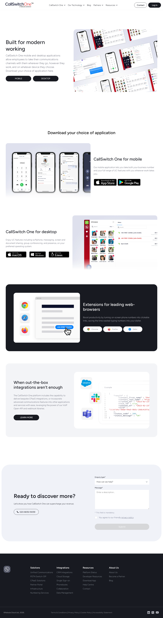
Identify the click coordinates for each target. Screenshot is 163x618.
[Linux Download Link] (59, 255)
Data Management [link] (65, 593)
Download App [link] (89, 580)
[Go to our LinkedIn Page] (149, 612)
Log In (154, 5)
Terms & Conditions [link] (59, 612)
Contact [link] (86, 589)
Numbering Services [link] (39, 593)
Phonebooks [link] (62, 584)
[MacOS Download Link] (16, 255)
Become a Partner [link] (117, 576)
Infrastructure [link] (36, 589)
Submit (122, 526)
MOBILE (18, 78)
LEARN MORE (26, 417)
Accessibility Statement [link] (102, 612)
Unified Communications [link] (41, 572)
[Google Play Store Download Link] (129, 182)
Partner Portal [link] (36, 584)
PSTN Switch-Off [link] (38, 576)
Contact (140, 5)
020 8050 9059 (27, 512)
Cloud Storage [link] (63, 576)
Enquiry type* (100, 477)
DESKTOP (45, 78)
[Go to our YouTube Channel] (157, 612)
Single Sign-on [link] (63, 580)
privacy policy (127, 517)
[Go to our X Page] (153, 612)
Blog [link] (111, 580)
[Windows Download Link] (37, 255)
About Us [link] (113, 572)
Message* (99, 488)
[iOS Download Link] (105, 182)
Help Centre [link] (88, 584)
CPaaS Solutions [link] (37, 580)
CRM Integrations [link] (64, 572)
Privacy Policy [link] (73, 612)
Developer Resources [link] (92, 576)
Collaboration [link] (63, 589)
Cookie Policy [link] (86, 612)
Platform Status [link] (90, 572)
